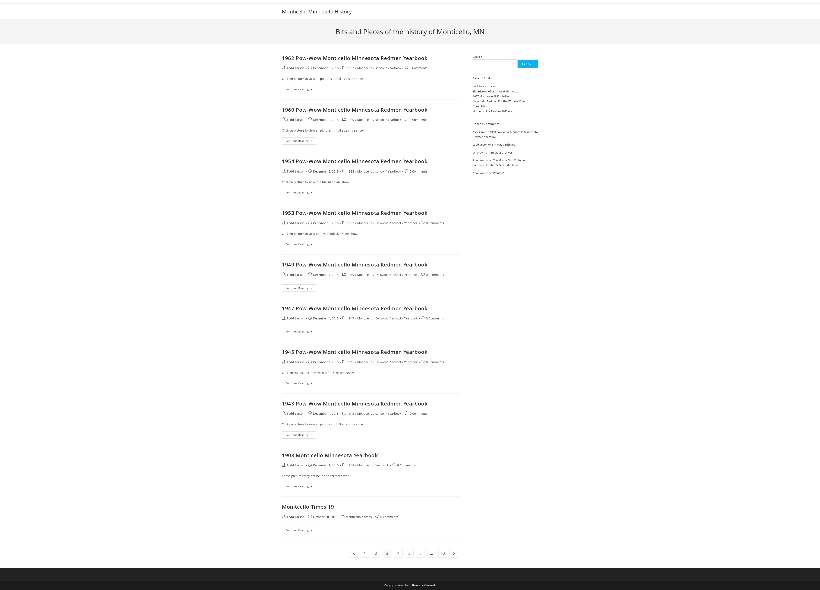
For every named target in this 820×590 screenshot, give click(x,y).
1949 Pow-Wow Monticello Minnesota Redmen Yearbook (355, 264)
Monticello (364, 68)
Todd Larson (296, 68)
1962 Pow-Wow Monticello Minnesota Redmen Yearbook (355, 57)
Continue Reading (301, 90)
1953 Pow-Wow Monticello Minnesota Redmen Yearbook (355, 212)
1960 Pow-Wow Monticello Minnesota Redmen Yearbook (355, 109)
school (380, 68)
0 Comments (419, 68)
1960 (350, 120)
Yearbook (394, 68)
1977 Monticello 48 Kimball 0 (491, 96)
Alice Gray (479, 132)
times (368, 517)
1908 (350, 465)
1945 (350, 362)
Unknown (479, 152)
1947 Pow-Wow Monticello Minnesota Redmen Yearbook (355, 308)
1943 (350, 413)
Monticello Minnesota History (317, 11)
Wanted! (498, 173)
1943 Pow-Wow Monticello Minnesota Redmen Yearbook (355, 403)
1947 (350, 318)
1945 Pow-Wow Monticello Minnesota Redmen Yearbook (355, 351)
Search (477, 57)
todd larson (480, 144)
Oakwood (382, 223)
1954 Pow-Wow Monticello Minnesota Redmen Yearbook (355, 161)
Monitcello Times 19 (308, 506)
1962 (350, 68)
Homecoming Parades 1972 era (492, 111)
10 (443, 553)
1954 (350, 171)
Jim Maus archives (484, 86)
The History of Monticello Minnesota (496, 91)
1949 (350, 275)
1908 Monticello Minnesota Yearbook (330, 455)
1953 (350, 223)
